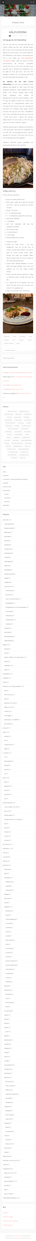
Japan (6, 1035)
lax (27, 434)
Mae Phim (9, 1119)
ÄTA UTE (5, 520)
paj (5, 823)
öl (4, 757)
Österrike (7, 869)
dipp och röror (9, 1173)
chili (9, 417)
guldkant (24, 428)
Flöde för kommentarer (10, 1221)
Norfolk (8, 956)
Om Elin (6, 494)
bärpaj (6, 649)
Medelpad (7, 570)
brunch (19, 414)
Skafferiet (6, 505)
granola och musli (10, 703)
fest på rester (10, 423)
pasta (7, 440)
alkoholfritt (7, 761)
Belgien (6, 894)
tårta (5, 669)
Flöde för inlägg (8, 1217)
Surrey (8, 977)
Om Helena (7, 498)
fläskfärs (22, 336)
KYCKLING (6, 844)
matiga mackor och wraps (12, 819)
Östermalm (9, 590)
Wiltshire (8, 981)
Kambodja (7, 1040)
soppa (27, 446)
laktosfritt (18, 434)
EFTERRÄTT (6, 674)
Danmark (7, 898)
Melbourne (9, 881)
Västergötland (8, 636)
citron (26, 417)
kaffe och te (8, 707)
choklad (17, 417)
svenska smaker (8, 343)
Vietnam (14, 457)
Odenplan (9, 615)
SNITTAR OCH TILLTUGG (10, 1160)
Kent (7, 944)
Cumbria (8, 927)
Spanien (7, 1077)
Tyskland (7, 1123)
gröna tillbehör (9, 1181)
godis (6, 661)
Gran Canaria (10, 1085)
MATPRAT (6, 848)
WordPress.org (7, 1225)
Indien (6, 1015)
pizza (6, 827)
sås (5, 1189)
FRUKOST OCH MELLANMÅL (12, 686)
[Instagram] (33, 2)
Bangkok (9, 1110)
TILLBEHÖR (6, 1169)
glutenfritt (26, 426)
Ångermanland (9, 528)
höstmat (6, 340)
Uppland (7, 628)
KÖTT (4, 778)
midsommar (8, 744)
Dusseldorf (9, 1131)
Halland (6, 565)
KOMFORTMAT (7, 803)
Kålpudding (18, 32)
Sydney (8, 886)
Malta (6, 1052)
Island (6, 1023)
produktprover (26, 440)
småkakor (7, 665)
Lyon (7, 998)
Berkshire (9, 911)
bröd (5, 653)
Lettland (7, 1044)
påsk (7, 443)
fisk (29, 423)
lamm (6, 790)
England (27, 420)
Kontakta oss (7, 486)
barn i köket (12, 411)
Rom (7, 1031)
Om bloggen (6, 490)
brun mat (7, 336)
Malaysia (7, 1048)
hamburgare (8, 815)
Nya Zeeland (8, 1065)
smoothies (7, 724)
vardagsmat (13, 452)
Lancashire (9, 948)
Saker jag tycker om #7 (15, 389)
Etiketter (5, 475)
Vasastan (8, 624)
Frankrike (7, 990)
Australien (7, 877)
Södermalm (9, 619)
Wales (6, 1152)
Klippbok (5, 483)
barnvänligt (23, 411)
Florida (8, 1139)
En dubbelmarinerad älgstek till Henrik (20, 372)
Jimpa (5, 385)
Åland (6, 873)
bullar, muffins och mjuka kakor (14, 657)
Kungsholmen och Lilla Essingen (16, 607)
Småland (7, 582)
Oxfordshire (9, 969)
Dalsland (7, 545)
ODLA (5, 852)
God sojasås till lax (15, 385)
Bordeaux (9, 994)
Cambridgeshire (11, 919)
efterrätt (18, 420)
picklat (6, 1185)
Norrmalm (9, 611)
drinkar (6, 769)
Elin (15, 35)
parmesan (26, 437)
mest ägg (7, 715)
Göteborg (7, 549)
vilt (5, 798)
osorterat (6, 857)
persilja (21, 340)
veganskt (23, 452)
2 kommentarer (9, 350)
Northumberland (11, 965)
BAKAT (5, 645)
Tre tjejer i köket (18, 9)
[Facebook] (31, 2)
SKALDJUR (6, 1156)
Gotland (6, 557)
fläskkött (7, 786)
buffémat (27, 414)
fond (30, 336)
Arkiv (4, 472)
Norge (6, 1061)
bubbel (6, 765)
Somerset (9, 973)
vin (5, 773)
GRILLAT (5, 728)
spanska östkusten (12, 1094)
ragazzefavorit (17, 443)
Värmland (7, 632)
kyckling (27, 431)
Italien (6, 1027)
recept (30, 340)
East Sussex (9, 940)
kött (9, 434)
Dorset (8, 936)
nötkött (6, 794)
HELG (4, 732)
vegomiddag (23, 455)
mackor (6, 711)
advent (6, 736)
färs (14, 336)
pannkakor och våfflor (11, 719)
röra (8, 446)
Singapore (7, 1069)
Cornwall (8, 923)
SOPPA (5, 1164)
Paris (7, 1006)
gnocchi (7, 811)
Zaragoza (9, 1102)
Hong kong (7, 1011)
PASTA (5, 861)
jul (5, 740)
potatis (15, 440)
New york (9, 1144)
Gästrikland (8, 553)
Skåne (6, 578)
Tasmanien (9, 890)
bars (5, 690)
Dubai (6, 902)
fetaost (21, 423)
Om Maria (7, 501)
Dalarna (6, 540)
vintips (22, 457)
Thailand (7, 1106)
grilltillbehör (13, 428)
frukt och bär (8, 694)
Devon (8, 931)
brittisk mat (9, 414)
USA (5, 1135)
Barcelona (9, 1081)
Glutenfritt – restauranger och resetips (15, 479)
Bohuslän (7, 536)
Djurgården (9, 603)
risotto (6, 836)
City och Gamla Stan (12, 599)
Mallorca (8, 1090)
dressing (8, 420)
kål (14, 340)
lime (8, 437)
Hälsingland (8, 561)
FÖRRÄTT (6, 678)
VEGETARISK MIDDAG (10, 1198)
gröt (5, 699)
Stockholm (11, 449)
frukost (9, 426)
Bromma (8, 594)
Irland (6, 1019)
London (16, 437)
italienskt (17, 431)
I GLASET (5, 753)
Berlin (7, 1127)
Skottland (7, 1073)
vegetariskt (12, 455)
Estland (6, 986)
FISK (4, 682)
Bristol (8, 915)
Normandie (9, 1002)
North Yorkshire (11, 961)
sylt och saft (8, 1193)
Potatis (6, 832)
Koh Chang (9, 1115)
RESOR (5, 865)
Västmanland (8, 640)
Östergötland (8, 524)
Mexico (6, 1056)
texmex (6, 840)
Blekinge (7, 532)
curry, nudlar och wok (11, 807)
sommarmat (17, 446)
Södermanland (9, 574)
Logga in (6, 1212)
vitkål (18, 343)
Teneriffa (8, 1098)
